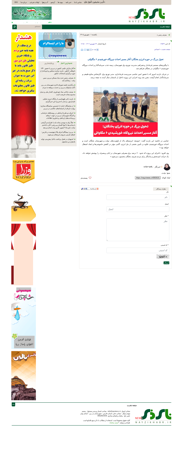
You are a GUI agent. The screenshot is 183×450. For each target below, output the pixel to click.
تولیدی (164, 173)
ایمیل (167, 204)
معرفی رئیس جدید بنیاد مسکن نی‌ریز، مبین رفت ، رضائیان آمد (147, 35)
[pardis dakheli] (23, 254)
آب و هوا (45, 2)
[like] (87, 178)
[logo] (147, 15)
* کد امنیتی (165, 245)
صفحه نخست (165, 49)
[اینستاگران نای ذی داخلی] (57, 46)
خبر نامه (68, 2)
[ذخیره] (88, 50)
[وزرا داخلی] (23, 190)
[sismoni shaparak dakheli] (23, 318)
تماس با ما (78, 2)
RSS (16, 2)
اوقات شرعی (34, 2)
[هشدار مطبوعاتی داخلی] (23, 63)
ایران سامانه (114, 423)
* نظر (166, 216)
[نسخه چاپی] (82, 49)
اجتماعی (157, 49)
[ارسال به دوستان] (85, 49)
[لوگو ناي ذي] (32, 13)
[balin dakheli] (23, 375)
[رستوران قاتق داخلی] (23, 127)
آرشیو (53, 2)
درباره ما (24, 2)
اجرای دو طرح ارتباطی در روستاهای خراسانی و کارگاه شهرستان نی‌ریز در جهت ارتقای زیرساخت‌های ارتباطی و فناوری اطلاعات (58, 115)
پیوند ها (60, 2)
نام (168, 192)
